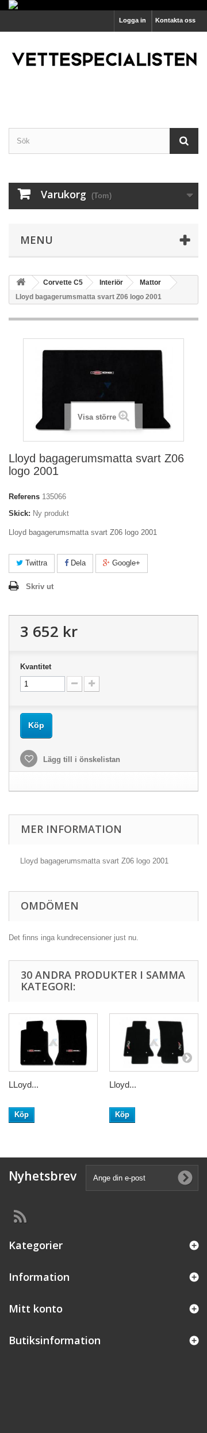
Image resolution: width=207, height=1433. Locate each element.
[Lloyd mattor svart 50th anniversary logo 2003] (153, 1042)
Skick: (19, 513)
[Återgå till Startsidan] (21, 283)
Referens (24, 496)
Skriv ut (39, 586)
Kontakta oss (175, 20)
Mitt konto (36, 1308)
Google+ (125, 563)
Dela (77, 563)
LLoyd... (24, 1084)
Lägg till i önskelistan (80, 759)
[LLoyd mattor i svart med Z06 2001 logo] (53, 1042)
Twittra (35, 563)
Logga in (132, 20)
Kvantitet (35, 666)
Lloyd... (122, 1084)
